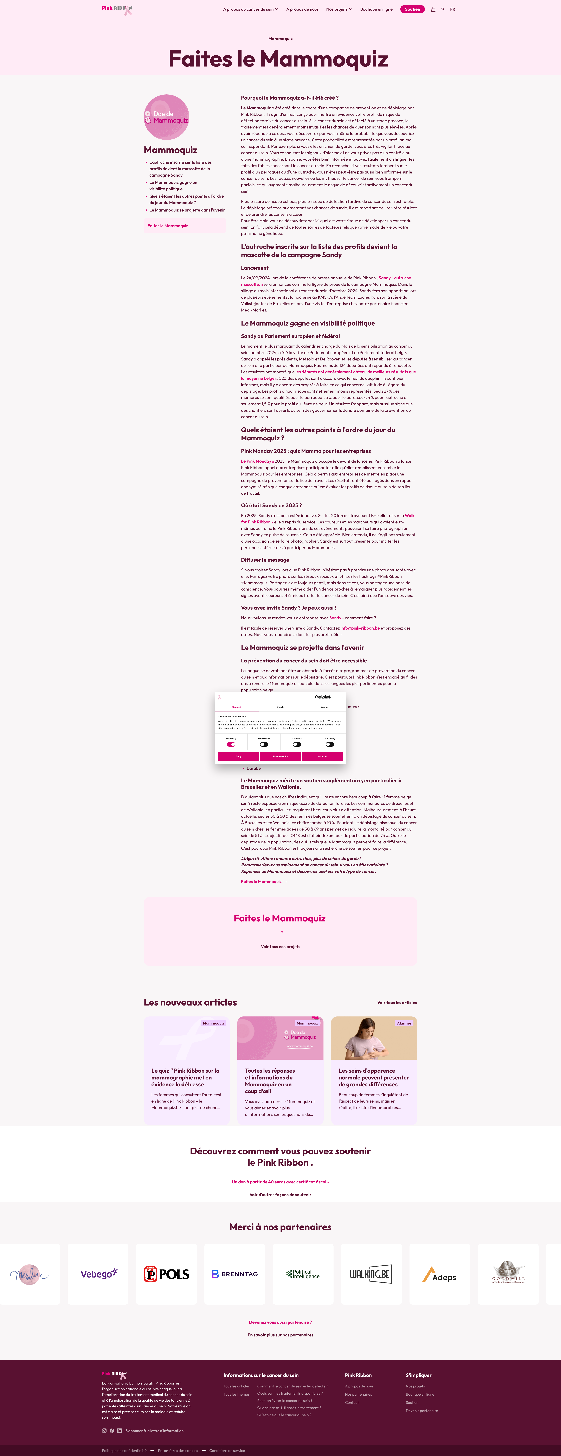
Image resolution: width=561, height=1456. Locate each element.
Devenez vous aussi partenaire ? (280, 1322)
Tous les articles (237, 1386)
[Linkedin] (119, 1430)
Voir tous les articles (397, 1002)
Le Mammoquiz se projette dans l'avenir (187, 210)
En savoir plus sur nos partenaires (280, 1335)
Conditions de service (227, 1450)
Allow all (322, 756)
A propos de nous (302, 9)
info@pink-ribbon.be (360, 628)
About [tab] (324, 707)
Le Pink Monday (256, 461)
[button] (250, 9)
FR (452, 9)
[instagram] (104, 1430)
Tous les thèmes (237, 1394)
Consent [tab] (236, 707)
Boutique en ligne (376, 9)
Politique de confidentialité (124, 1450)
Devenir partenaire (422, 1410)
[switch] (264, 744)
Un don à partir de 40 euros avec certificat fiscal (279, 1182)
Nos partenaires (358, 1394)
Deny (238, 756)
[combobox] (453, 9)
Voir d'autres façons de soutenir (280, 1194)
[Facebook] (112, 1430)
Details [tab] (280, 707)
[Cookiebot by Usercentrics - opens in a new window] (319, 697)
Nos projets (415, 1386)
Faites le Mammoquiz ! (262, 881)
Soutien (412, 9)
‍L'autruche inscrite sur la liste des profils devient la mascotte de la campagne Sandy (180, 168)
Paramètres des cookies (178, 1450)
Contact (352, 1402)
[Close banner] (342, 697)
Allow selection (280, 756)
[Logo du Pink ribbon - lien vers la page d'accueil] (117, 9)
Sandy (335, 617)
